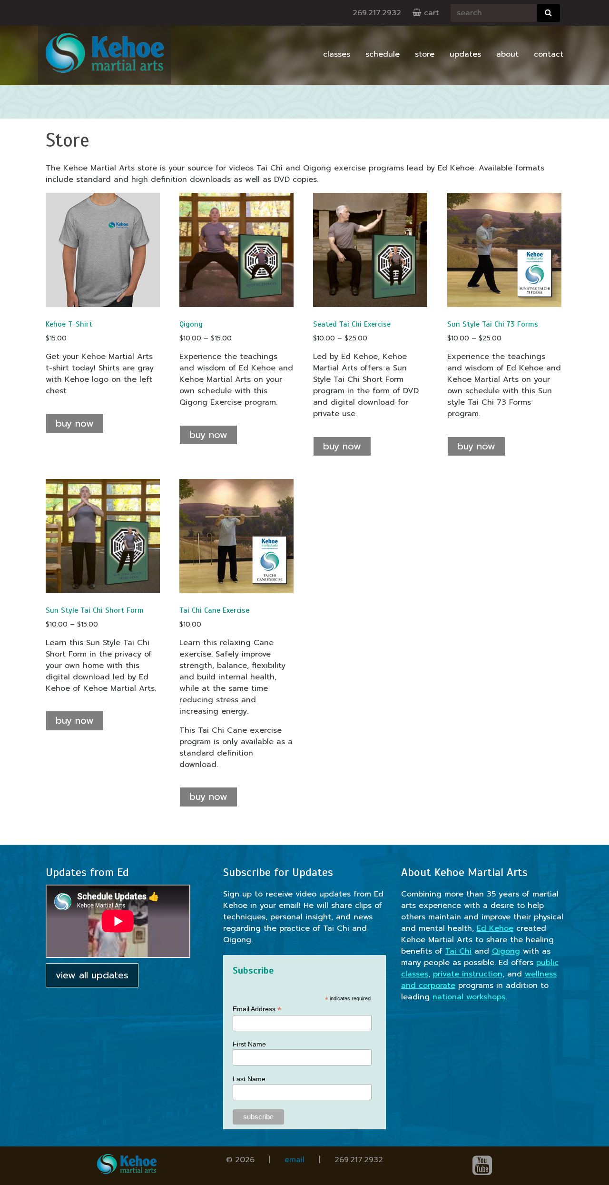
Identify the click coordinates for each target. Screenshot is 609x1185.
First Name (249, 1044)
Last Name (249, 1079)
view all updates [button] (92, 975)
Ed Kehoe (495, 928)
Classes (336, 54)
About (507, 54)
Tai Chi (458, 951)
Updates (465, 54)
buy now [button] (208, 797)
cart (430, 13)
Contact (548, 54)
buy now (75, 423)
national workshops (468, 997)
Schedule (382, 54)
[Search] (548, 13)
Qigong (506, 951)
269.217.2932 (377, 13)
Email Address (257, 1009)
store (424, 54)
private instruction (467, 974)
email (294, 1159)
